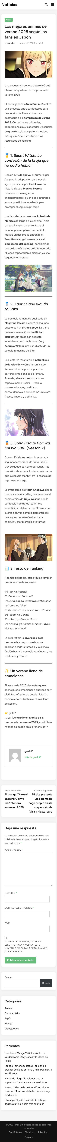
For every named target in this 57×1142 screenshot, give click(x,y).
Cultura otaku (12, 1013)
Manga (8, 1023)
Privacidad (43, 1132)
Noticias (9, 4)
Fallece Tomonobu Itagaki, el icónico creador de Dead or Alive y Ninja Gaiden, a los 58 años (28, 1069)
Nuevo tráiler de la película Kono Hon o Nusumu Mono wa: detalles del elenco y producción (27, 1091)
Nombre (11, 893)
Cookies (29, 1137)
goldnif (11, 43)
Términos (30, 1132)
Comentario (14, 850)
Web (7, 922)
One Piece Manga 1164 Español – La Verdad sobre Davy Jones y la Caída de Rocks (26, 1057)
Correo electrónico (20, 908)
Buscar (8, 977)
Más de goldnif (33, 757)
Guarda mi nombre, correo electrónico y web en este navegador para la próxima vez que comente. (26, 946)
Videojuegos (12, 1028)
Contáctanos (15, 1132)
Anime (8, 20)
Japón (8, 1018)
